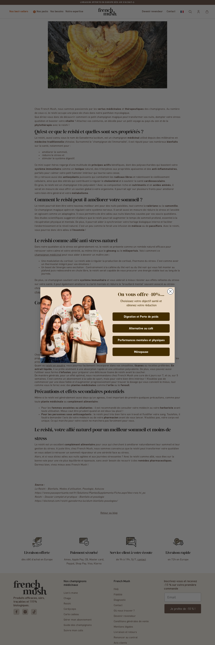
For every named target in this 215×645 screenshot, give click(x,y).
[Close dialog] (170, 291)
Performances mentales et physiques (141, 340)
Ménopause (141, 352)
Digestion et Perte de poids (141, 317)
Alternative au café (141, 328)
